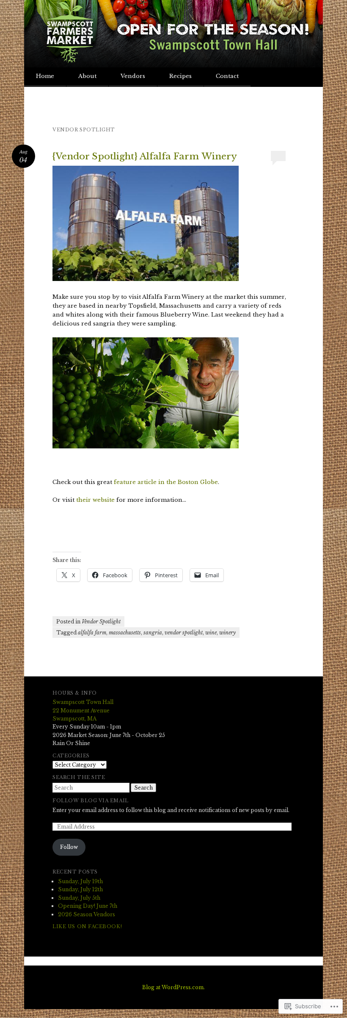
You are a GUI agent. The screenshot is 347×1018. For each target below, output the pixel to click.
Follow (69, 847)
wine (211, 632)
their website (95, 499)
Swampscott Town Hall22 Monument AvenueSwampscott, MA (82, 710)
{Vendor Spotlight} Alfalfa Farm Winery (144, 156)
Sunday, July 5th (79, 898)
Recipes (180, 76)
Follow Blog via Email (90, 801)
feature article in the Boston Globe (166, 482)
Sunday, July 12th (80, 889)
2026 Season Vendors (86, 914)
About (87, 76)
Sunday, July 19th (80, 881)
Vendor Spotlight (101, 621)
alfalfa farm (92, 632)
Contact (227, 76)
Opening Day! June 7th (87, 906)
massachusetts (125, 632)
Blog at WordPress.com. (173, 987)
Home (45, 76)
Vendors (133, 76)
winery (227, 632)
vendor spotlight (184, 632)
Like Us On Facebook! (87, 926)
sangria (152, 632)
